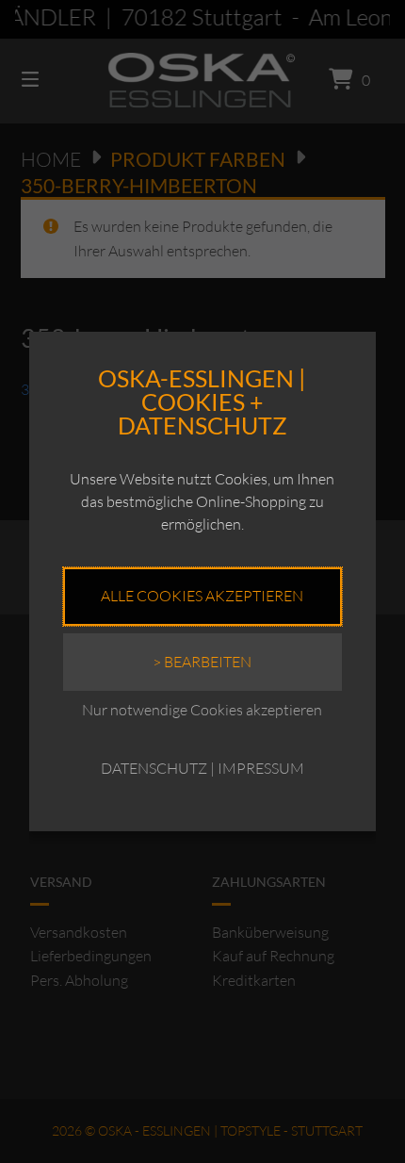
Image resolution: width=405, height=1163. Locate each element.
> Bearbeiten (202, 661)
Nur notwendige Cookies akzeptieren (202, 709)
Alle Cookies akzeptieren (202, 595)
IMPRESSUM (261, 768)
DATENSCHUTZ (154, 768)
